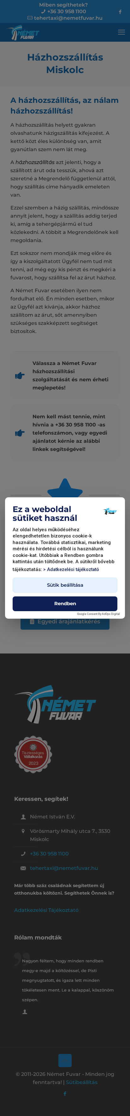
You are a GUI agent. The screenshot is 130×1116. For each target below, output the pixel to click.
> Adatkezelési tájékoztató (71, 569)
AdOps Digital (111, 614)
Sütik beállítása (65, 585)
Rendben (65, 603)
